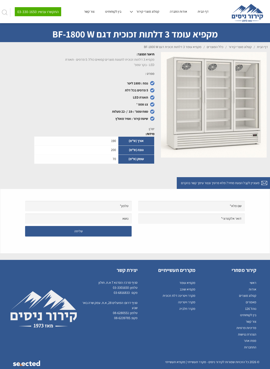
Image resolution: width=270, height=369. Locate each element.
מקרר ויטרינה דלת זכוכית (179, 295)
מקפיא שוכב (187, 289)
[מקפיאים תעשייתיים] (247, 12)
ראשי (253, 283)
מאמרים (251, 302)
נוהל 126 (250, 308)
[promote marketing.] (27, 363)
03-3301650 (121, 287)
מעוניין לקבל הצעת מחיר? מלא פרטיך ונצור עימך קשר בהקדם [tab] (220, 183)
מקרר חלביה (187, 308)
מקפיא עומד (187, 283)
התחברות (250, 347)
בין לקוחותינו (248, 315)
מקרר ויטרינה (186, 302)
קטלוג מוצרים (247, 295)
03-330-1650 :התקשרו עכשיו (38, 11)
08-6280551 (121, 313)
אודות (252, 289)
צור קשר (251, 321)
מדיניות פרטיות (246, 328)
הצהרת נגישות (247, 334)
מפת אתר (250, 340)
